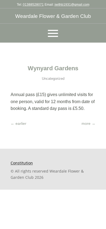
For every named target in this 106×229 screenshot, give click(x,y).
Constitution (22, 163)
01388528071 (33, 5)
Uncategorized (53, 79)
